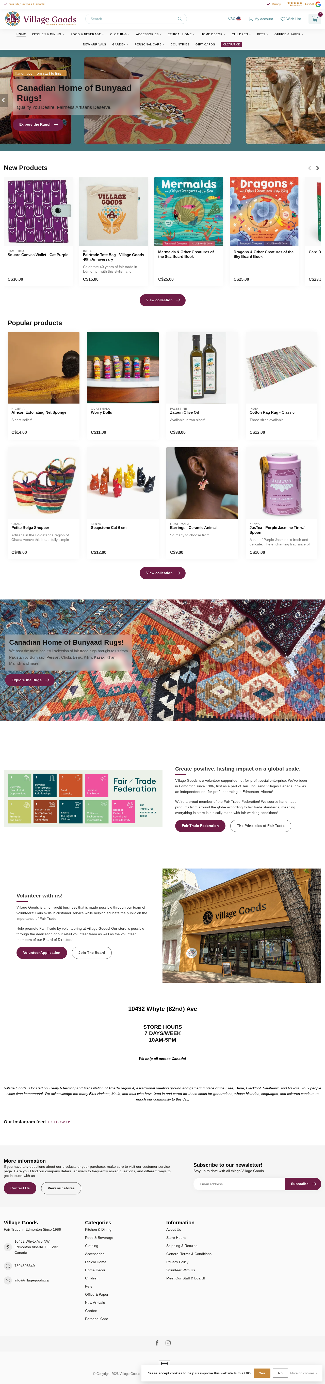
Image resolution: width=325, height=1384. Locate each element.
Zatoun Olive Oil (184, 412)
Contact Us (20, 1188)
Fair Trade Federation (200, 826)
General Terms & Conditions (189, 1254)
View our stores (61, 1188)
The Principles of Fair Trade (261, 826)
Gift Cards (205, 44)
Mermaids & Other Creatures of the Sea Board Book (186, 254)
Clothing (118, 34)
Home (21, 34)
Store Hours (176, 1238)
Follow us (60, 1122)
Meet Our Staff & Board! (185, 1278)
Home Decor (212, 34)
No (280, 1373)
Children (240, 34)
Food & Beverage (86, 34)
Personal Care (148, 44)
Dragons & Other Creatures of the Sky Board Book (264, 254)
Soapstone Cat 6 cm (108, 527)
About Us (173, 1229)
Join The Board (91, 953)
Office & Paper (287, 34)
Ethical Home (180, 34)
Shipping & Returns (181, 1246)
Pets (261, 34)
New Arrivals (94, 44)
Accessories (147, 34)
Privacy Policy (177, 1262)
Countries (180, 44)
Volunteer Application (41, 953)
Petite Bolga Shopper (30, 527)
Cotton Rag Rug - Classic (272, 412)
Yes (262, 1373)
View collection (159, 300)
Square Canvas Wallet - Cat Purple (38, 255)
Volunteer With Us (180, 1270)
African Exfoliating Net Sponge (38, 412)
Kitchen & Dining (46, 34)
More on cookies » (303, 1373)
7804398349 (24, 1266)
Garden (119, 44)
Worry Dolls (101, 412)
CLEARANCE (231, 44)
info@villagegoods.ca (31, 1280)
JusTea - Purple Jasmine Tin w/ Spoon (277, 529)
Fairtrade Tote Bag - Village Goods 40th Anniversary (113, 257)
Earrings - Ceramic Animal (193, 527)
